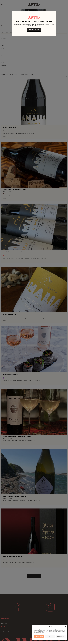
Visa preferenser (60, 636)
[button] (65, 626)
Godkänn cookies (39, 636)
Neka (50, 636)
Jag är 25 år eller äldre (34, 29)
